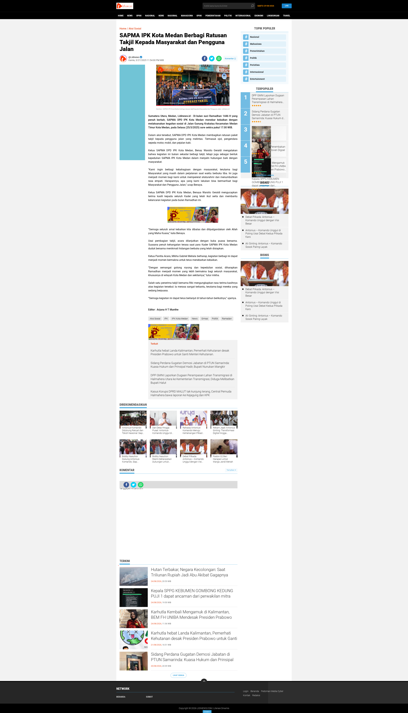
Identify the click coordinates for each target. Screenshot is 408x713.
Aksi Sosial (135, 28)
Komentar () (230, 58)
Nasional (150, 15)
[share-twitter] (212, 58)
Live (286, 6)
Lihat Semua (178, 675)
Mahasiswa (187, 15)
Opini (139, 15)
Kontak (246, 695)
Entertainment (257, 79)
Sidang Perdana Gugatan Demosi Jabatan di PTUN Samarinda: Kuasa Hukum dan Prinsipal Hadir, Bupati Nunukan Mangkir (192, 659)
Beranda (120, 696)
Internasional (243, 15)
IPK (166, 318)
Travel (286, 15)
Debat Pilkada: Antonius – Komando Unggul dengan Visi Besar (262, 220)
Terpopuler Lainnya (264, 175)
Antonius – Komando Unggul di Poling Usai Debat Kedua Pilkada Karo (263, 234)
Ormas (204, 318)
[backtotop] (204, 682)
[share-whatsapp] (219, 58)
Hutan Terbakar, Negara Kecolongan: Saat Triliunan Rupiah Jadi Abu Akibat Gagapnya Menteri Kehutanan (189, 575)
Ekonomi (259, 15)
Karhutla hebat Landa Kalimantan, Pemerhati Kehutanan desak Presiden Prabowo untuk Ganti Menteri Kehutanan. (194, 638)
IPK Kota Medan (180, 318)
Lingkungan (273, 15)
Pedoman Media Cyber (272, 691)
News (130, 15)
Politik (228, 15)
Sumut (149, 696)
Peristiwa (255, 65)
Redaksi (256, 695)
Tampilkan (231, 470)
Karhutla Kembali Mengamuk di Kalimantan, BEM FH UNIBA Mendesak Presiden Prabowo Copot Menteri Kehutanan (191, 617)
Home (121, 15)
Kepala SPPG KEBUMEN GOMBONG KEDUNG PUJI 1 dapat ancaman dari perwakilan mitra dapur (192, 596)
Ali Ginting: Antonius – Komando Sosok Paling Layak (263, 245)
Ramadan (227, 318)
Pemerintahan (213, 15)
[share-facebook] (204, 58)
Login (245, 691)
